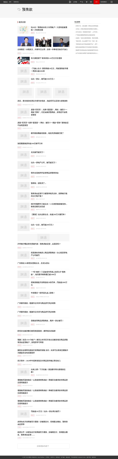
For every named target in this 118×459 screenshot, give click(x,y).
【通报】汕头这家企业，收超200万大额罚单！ (48, 214)
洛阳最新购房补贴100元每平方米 (30, 143)
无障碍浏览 (16, 2)
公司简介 (47, 457)
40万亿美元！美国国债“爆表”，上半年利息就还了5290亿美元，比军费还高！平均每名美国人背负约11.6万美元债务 (88, 32)
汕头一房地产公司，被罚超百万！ (44, 162)
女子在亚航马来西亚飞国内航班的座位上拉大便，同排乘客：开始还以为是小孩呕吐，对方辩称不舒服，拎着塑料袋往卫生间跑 (88, 53)
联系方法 (53, 457)
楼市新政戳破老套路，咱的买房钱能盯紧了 (47, 133)
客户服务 (63, 457)
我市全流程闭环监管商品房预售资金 (45, 173)
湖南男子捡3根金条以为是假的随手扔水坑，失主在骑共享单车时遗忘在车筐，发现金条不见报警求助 (88, 50)
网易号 (32, 33)
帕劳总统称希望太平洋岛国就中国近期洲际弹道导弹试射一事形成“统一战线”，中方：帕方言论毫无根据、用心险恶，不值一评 (88, 47)
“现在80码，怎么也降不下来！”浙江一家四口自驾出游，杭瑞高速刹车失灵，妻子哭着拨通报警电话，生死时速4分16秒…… (88, 41)
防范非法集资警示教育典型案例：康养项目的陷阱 (37, 331)
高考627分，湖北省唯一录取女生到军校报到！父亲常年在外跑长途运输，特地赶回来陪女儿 (88, 26)
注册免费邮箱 (103, 2)
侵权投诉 (94, 457)
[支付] (87, 2)
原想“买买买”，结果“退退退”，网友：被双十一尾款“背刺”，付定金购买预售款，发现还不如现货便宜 (49, 112)
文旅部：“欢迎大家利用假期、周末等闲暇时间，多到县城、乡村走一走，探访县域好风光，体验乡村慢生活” (88, 38)
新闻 (19, 427)
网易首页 (5, 2)
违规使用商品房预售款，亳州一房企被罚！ (47, 321)
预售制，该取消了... (38, 183)
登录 (96, 2)
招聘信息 (58, 457)
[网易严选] (82, 2)
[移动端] (70, 2)
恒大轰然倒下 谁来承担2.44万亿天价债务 (46, 58)
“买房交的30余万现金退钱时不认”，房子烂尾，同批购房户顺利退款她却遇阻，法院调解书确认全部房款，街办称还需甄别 (88, 44)
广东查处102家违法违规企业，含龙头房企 (33, 263)
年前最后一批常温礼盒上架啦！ (43, 293)
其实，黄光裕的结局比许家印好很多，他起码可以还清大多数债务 (43, 101)
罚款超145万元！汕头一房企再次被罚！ (46, 411)
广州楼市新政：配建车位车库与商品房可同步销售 (37, 303)
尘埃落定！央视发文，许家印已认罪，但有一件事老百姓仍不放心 (43, 49)
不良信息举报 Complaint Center (78, 457)
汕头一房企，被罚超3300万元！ (43, 79)
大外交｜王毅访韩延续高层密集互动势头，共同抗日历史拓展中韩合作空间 (88, 29)
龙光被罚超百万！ (38, 152)
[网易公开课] (75, 2)
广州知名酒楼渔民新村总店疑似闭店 (85, 35)
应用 (10, 2)
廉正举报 (89, 457)
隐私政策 (68, 457)
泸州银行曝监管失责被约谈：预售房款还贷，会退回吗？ (39, 244)
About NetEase (40, 457)
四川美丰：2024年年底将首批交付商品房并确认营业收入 (39, 361)
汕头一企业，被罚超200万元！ (42, 225)
